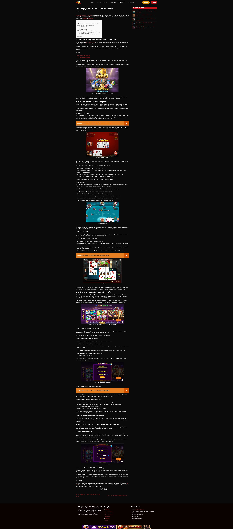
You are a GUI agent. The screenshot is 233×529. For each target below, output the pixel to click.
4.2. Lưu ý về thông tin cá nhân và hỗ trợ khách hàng (88, 34)
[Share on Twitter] (100, 489)
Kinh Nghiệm (131, 2)
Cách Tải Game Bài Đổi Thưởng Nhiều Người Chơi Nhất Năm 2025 (145, 23)
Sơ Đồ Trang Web (135, 520)
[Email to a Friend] (102, 489)
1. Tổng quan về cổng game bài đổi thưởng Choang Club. (88, 23)
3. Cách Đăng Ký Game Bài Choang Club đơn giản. (86, 30)
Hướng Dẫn (121, 2)
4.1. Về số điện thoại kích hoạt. (84, 33)
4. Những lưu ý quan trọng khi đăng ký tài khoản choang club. (88, 32)
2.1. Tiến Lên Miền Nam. (83, 26)
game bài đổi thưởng (90, 42)
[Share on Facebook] (98, 489)
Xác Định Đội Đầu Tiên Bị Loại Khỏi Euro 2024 (117, 495)
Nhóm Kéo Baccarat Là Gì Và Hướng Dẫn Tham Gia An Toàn (146, 11)
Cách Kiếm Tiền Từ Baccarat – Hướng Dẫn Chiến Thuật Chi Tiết (145, 27)
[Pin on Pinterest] (105, 489)
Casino (98, 2)
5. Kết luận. (79, 36)
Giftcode (112, 2)
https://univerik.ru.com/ (139, 509)
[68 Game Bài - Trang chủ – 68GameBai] (82, 2)
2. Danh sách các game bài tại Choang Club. (85, 25)
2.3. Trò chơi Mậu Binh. (83, 29)
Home (92, 2)
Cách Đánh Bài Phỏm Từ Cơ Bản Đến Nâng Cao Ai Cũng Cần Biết (146, 19)
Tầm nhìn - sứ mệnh (109, 512)
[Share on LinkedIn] (107, 489)
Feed (133, 521)
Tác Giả (106, 520)
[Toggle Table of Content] (99, 22)
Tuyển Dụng (107, 516)
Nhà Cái (105, 2)
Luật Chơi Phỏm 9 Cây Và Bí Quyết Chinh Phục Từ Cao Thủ (146, 15)
